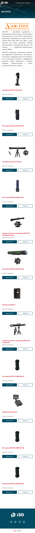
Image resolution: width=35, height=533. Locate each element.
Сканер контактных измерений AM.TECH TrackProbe (16, 341)
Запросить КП (9, 98)
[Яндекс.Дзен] (24, 522)
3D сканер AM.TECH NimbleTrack (13, 269)
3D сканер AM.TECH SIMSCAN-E (13, 197)
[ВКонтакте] (15, 522)
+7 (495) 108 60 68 (19, 3)
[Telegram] (19, 522)
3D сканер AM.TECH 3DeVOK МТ (13, 126)
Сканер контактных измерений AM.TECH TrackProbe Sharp (16, 234)
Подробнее (25, 98)
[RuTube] (11, 522)
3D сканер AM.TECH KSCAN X (12, 90)
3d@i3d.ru (28, 3)
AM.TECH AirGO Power (9, 412)
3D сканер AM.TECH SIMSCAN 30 (13, 483)
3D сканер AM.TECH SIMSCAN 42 (13, 448)
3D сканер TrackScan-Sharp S (12, 161)
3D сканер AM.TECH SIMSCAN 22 (13, 376)
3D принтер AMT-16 (8, 305)
